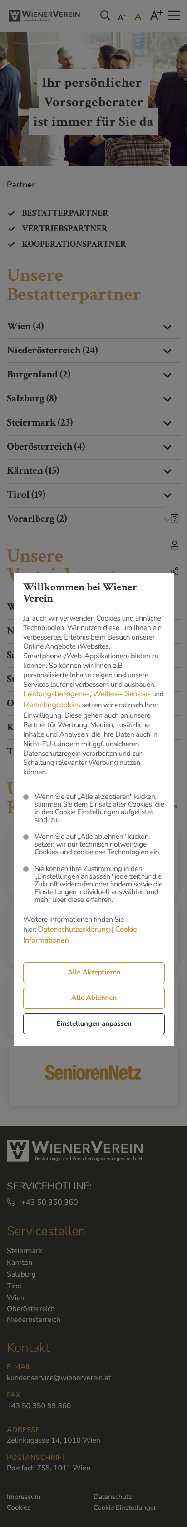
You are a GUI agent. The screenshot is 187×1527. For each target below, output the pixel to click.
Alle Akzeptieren (94, 972)
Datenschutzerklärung (74, 930)
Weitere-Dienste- (121, 694)
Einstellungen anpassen (93, 1023)
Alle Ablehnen (94, 998)
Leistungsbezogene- (56, 694)
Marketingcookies (51, 705)
